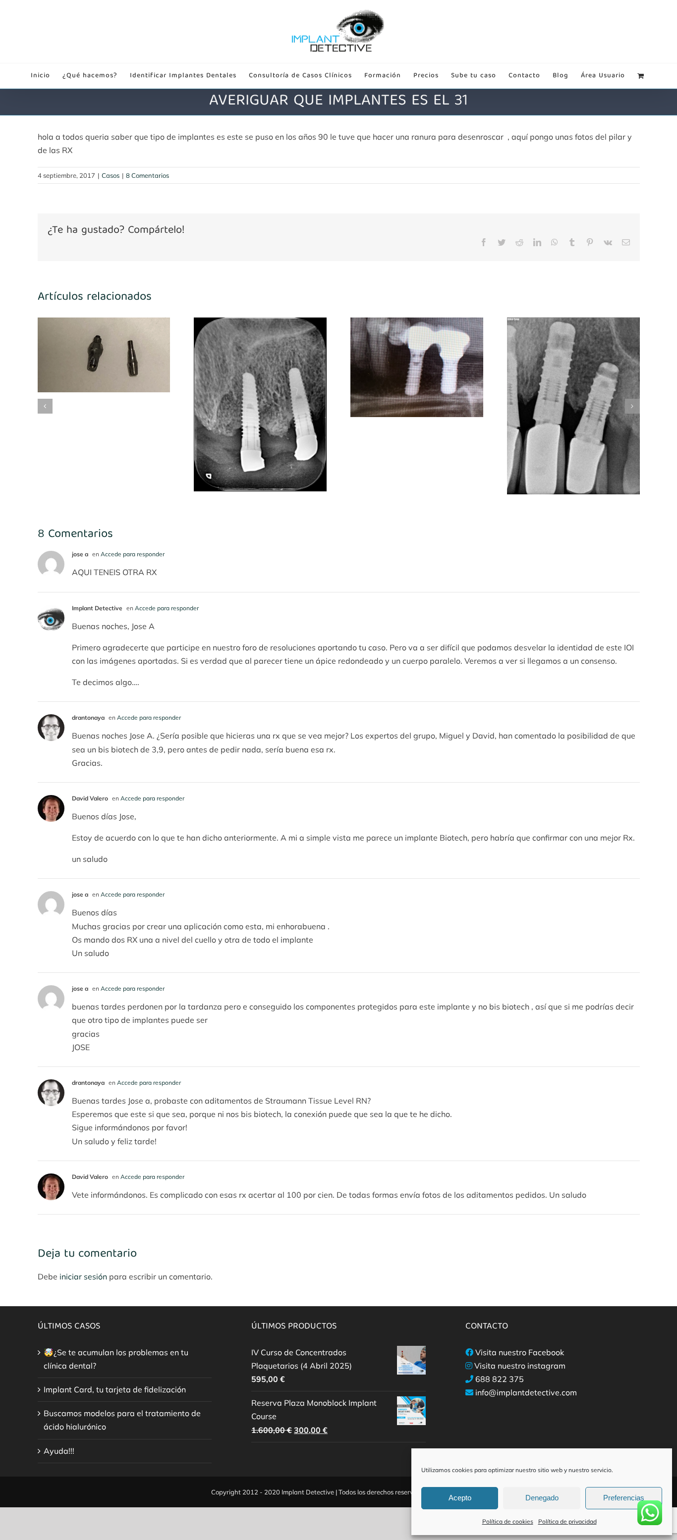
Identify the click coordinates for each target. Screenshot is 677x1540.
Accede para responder (133, 554)
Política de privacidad (567, 1521)
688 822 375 (499, 1379)
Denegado (542, 1497)
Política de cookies (507, 1521)
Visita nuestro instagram (519, 1366)
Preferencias (623, 1497)
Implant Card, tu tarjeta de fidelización (115, 1389)
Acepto (460, 1497)
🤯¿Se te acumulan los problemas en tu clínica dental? (116, 1359)
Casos (110, 175)
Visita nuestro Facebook (519, 1352)
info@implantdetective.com (526, 1392)
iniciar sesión (84, 1276)
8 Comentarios (147, 175)
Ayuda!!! (59, 1451)
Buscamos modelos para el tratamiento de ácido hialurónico (122, 1420)
